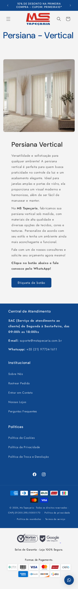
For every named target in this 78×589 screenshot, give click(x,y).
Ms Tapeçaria (27, 507)
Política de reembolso (29, 519)
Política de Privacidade (24, 447)
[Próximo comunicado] (70, 5)
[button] (8, 19)
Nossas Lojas (17, 402)
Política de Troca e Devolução (28, 457)
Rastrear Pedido (19, 383)
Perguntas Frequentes (22, 411)
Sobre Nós (15, 374)
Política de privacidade (57, 512)
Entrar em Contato (20, 393)
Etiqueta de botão (31, 282)
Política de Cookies (21, 438)
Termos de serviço (55, 519)
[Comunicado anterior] (7, 5)
